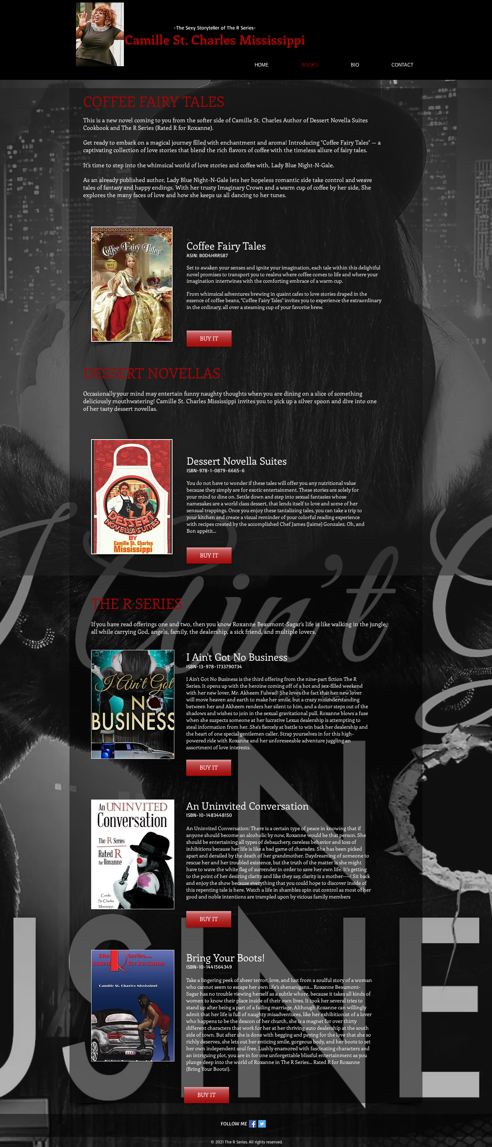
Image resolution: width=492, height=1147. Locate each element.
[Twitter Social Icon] (262, 1124)
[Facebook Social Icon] (252, 1124)
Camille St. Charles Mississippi (215, 39)
